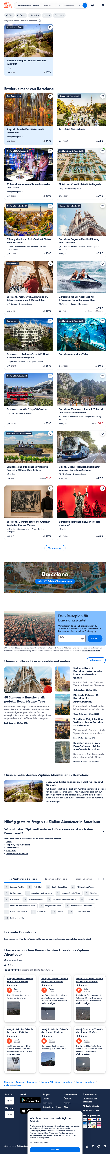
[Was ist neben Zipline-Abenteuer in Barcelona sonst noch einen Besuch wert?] (103, 831)
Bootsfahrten (12, 848)
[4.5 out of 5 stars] (12, 970)
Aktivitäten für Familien (17, 853)
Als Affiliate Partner (91, 1110)
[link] (28, 50)
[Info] (39, 20)
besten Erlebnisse (74, 939)
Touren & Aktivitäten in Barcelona (56, 1082)
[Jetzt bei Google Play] (30, 1100)
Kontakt (46, 1098)
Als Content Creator (91, 1106)
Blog (66, 1107)
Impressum (47, 1103)
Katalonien (32, 1082)
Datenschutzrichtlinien (91, 650)
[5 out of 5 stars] (20, 985)
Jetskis (9, 842)
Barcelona (43, 939)
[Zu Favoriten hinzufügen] (50, 27)
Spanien (20, 1082)
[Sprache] (92, 5)
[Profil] (103, 5)
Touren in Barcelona (85, 1082)
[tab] (22, 879)
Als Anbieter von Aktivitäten (90, 1100)
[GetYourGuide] (8, 5)
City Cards (11, 851)
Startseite (8, 1082)
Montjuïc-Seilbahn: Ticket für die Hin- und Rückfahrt (20, 980)
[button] (28, 50)
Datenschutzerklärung (52, 1107)
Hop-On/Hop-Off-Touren (18, 845)
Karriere (67, 1103)
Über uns (68, 1098)
